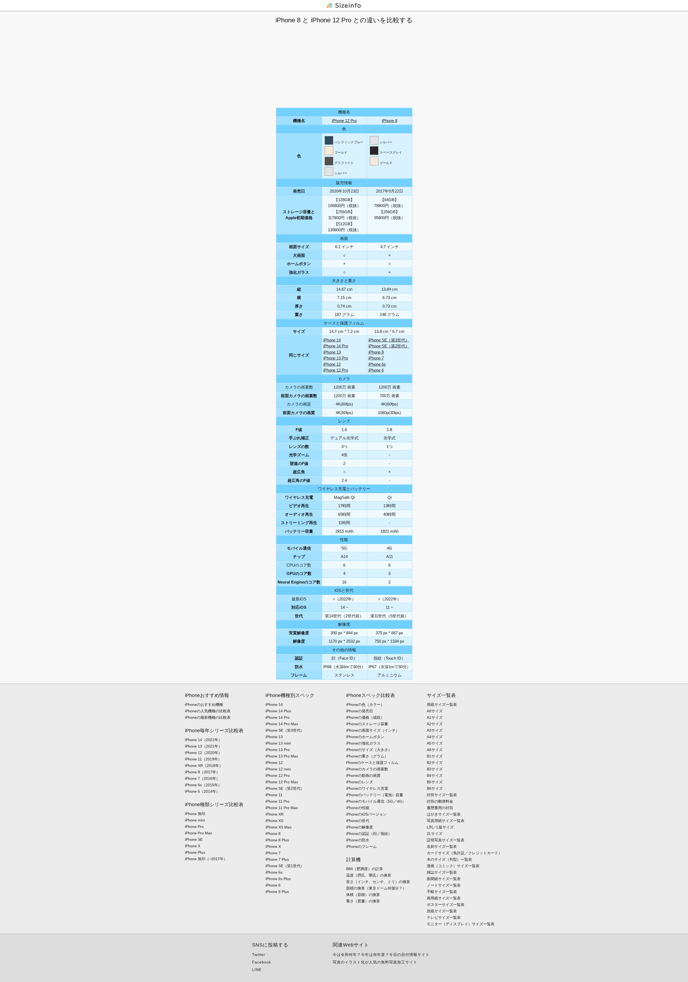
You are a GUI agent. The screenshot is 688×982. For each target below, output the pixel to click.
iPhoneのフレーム (361, 846)
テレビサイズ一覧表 (444, 917)
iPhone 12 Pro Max (282, 782)
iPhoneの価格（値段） (365, 717)
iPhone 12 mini (278, 769)
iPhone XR (275, 814)
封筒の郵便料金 (440, 801)
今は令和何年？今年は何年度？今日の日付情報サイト (381, 954)
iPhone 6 (376, 370)
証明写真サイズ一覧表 (445, 840)
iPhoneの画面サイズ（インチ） (372, 730)
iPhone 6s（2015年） (203, 785)
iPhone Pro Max (198, 833)
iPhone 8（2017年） (202, 772)
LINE (256, 969)
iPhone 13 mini (278, 743)
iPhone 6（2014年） (202, 791)
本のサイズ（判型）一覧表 (449, 859)
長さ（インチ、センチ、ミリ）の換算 (378, 882)
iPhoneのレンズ (359, 782)
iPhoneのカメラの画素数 (367, 769)
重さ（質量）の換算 (363, 901)
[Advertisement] (344, 66)
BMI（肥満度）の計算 (364, 869)
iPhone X (192, 846)
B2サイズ (435, 762)
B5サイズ (435, 782)
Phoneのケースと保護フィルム (372, 762)
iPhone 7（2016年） (202, 778)
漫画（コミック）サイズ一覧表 (453, 866)
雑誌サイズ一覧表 (442, 872)
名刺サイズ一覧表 (442, 846)
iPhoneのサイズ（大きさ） (369, 750)
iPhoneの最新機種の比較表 (208, 717)
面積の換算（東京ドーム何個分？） (376, 888)
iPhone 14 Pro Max (282, 724)
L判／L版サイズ (440, 827)
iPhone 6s (377, 364)
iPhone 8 (389, 120)
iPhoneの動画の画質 (363, 775)
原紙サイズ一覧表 (442, 911)
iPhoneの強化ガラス (363, 743)
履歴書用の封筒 (440, 808)
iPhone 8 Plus (277, 840)
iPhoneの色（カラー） (365, 704)
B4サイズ (435, 775)
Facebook (261, 962)
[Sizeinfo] (344, 5)
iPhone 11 (274, 795)
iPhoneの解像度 (359, 827)
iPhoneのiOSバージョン (366, 814)
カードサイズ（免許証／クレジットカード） (464, 853)
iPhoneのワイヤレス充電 (367, 788)
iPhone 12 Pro (344, 120)
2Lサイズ (434, 833)
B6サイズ (435, 788)
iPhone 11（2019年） (203, 759)
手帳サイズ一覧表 (442, 892)
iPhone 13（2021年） (203, 746)
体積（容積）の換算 (363, 894)
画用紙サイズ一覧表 (444, 898)
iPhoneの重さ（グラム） (367, 756)
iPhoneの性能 (357, 808)
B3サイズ (435, 769)
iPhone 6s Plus (278, 879)
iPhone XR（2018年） (204, 765)
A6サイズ (435, 750)
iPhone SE (194, 839)
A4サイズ (435, 737)
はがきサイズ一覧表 (444, 814)
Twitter (258, 954)
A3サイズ (435, 730)
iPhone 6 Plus (277, 892)
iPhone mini (195, 820)
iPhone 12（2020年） (203, 752)
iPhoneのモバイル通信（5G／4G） (376, 801)
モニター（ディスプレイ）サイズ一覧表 (460, 924)
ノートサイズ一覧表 (444, 885)
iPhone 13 (332, 352)
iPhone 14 (332, 340)
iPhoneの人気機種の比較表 (208, 711)
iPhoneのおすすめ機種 (204, 704)
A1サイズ (435, 717)
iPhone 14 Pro (335, 346)
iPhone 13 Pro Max (282, 756)
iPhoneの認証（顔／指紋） (369, 833)
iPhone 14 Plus (278, 711)
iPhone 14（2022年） (203, 740)
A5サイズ (435, 743)
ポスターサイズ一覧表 (445, 904)
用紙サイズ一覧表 (442, 704)
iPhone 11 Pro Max (282, 808)
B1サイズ (435, 756)
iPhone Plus (195, 852)
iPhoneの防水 (357, 840)
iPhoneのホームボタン (365, 737)
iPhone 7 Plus (277, 859)
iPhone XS (274, 821)
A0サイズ (435, 711)
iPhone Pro (194, 826)
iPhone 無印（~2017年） (206, 859)
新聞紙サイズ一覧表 (444, 879)
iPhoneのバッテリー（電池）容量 (374, 795)
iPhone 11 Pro (277, 801)
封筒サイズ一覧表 (442, 795)
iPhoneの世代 (357, 821)
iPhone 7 (376, 358)
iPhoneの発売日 (359, 711)
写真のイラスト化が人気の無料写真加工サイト (375, 962)
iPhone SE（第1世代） (285, 866)
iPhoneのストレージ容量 (367, 724)
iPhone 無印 (195, 814)
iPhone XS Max (279, 827)
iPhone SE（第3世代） (388, 340)
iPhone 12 (332, 364)
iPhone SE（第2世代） (388, 346)
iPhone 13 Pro (335, 358)
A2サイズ (435, 724)
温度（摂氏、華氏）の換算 (368, 875)
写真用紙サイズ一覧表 (445, 821)
